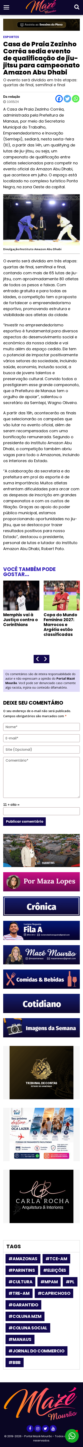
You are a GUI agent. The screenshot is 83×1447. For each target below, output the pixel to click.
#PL (70, 1282)
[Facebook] (59, 98)
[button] (72, 1436)
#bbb (15, 1362)
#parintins (22, 1270)
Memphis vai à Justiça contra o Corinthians (20, 620)
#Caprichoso (54, 1293)
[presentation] (38, 659)
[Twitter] (67, 98)
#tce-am (56, 1259)
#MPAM (49, 1282)
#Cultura (20, 1282)
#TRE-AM (19, 1293)
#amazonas (23, 1259)
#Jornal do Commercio (36, 1351)
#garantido (23, 1305)
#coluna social (28, 1328)
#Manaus (20, 1339)
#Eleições (54, 1270)
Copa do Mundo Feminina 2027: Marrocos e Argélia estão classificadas (60, 624)
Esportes (11, 37)
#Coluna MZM (25, 1316)
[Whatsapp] (75, 98)
